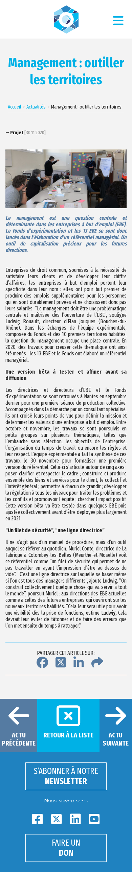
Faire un (66, 848)
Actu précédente (19, 739)
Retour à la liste (68, 735)
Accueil (14, 107)
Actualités (36, 107)
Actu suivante (116, 739)
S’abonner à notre (66, 776)
